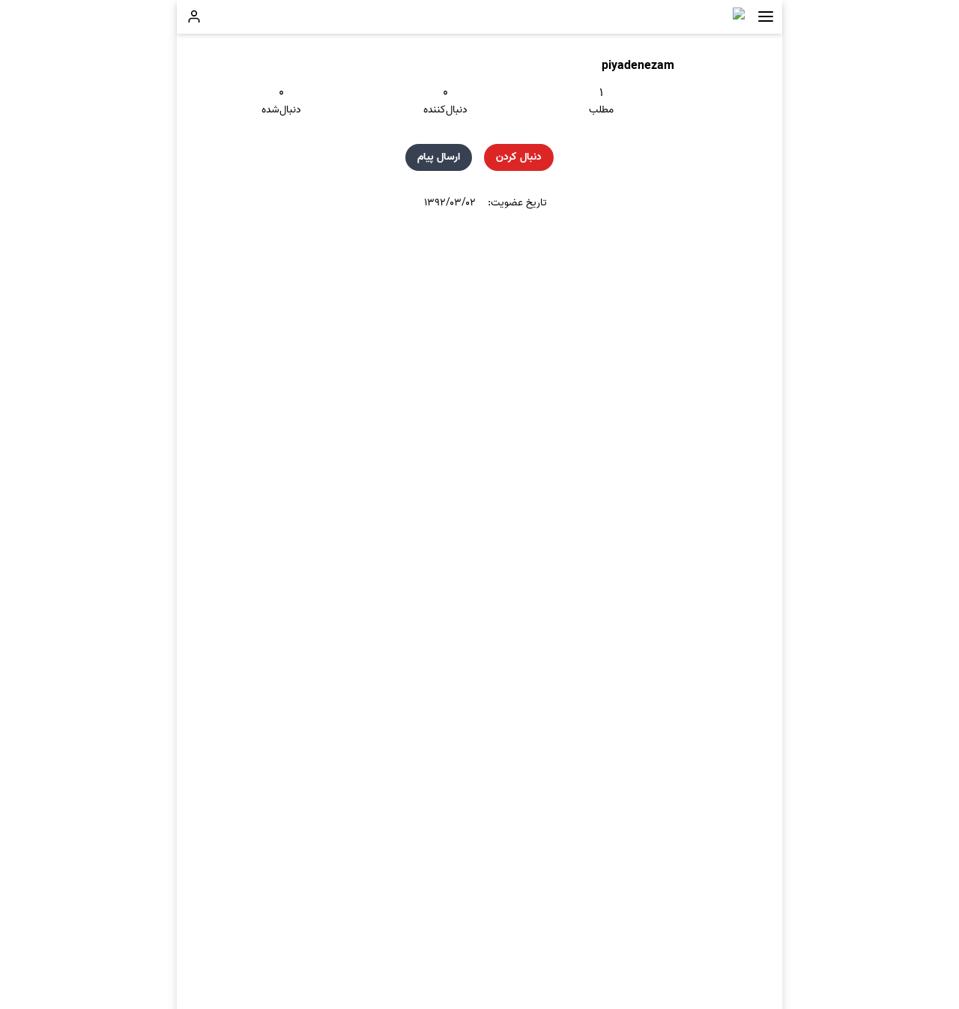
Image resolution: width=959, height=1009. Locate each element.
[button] (766, 16)
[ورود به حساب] (194, 16)
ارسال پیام (438, 157)
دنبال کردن (519, 157)
